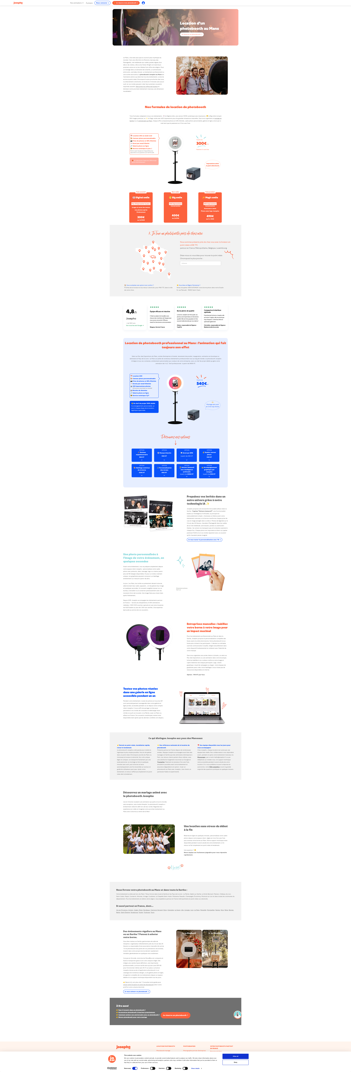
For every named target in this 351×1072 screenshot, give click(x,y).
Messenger (201, 757)
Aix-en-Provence (122, 910)
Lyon (192, 910)
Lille (182, 910)
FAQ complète (214, 767)
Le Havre (177, 910)
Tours (152, 912)
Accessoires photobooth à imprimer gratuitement (136, 1012)
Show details (195, 1068)
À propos (89, 3)
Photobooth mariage (163, 1051)
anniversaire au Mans (145, 121)
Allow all (235, 1056)
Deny (235, 1062)
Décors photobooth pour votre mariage (132, 1017)
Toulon (141, 912)
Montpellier (211, 910)
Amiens (130, 910)
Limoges (187, 910)
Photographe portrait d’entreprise (194, 1051)
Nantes (217, 910)
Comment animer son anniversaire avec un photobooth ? (139, 1015)
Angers (136, 910)
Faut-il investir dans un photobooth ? (132, 1010)
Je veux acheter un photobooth (135, 992)
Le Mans (197, 910)
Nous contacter (101, 3)
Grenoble (171, 910)
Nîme (226, 910)
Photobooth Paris (216, 1051)
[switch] (152, 1068)
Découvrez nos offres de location (147, 87)
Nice (222, 910)
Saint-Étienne (125, 912)
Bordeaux (146, 910)
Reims (118, 912)
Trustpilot (161, 762)
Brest (141, 910)
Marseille (203, 910)
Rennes (231, 910)
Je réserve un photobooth (174, 1015)
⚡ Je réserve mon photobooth (125, 3)
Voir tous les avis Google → (135, 325)
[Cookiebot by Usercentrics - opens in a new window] (112, 1068)
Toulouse (147, 912)
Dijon (165, 910)
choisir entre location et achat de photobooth (138, 985)
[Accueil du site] (123, 1047)
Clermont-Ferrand (157, 910)
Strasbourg (134, 912)
